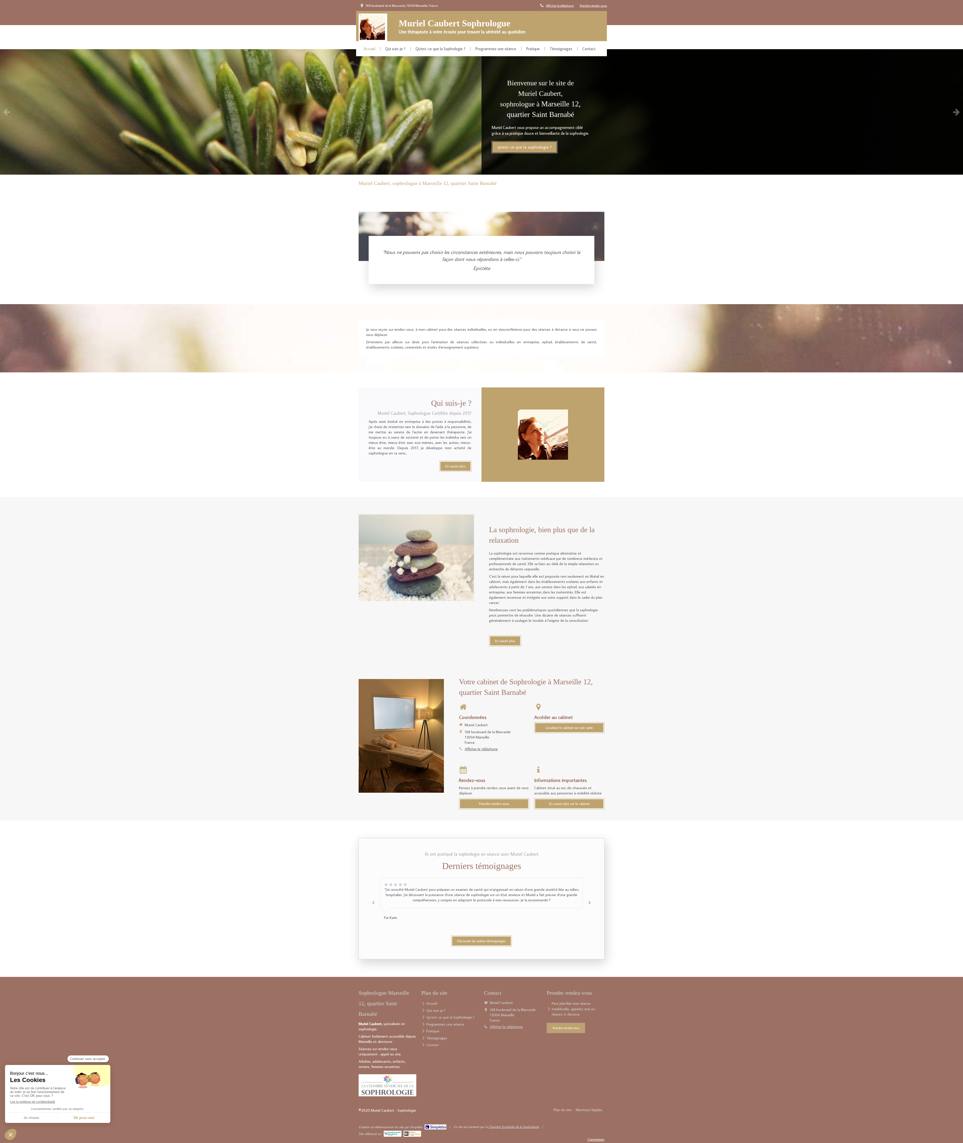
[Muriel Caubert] (372, 38)
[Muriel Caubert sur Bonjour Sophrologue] (412, 1134)
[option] (481, 112)
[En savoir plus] (416, 557)
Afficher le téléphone (560, 6)
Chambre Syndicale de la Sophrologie (514, 1127)
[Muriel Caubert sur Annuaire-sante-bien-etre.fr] (393, 1134)
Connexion (596, 1139)
